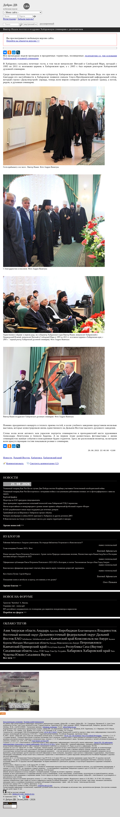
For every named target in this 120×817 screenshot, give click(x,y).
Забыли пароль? (26, 19)
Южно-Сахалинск (27, 654)
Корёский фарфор (10, 497)
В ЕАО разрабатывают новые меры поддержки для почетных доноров (30, 509)
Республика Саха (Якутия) (84, 646)
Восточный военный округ (21, 634)
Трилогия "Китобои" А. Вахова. (15, 603)
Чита (113, 651)
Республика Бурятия (56, 647)
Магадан (17, 642)
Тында (46, 651)
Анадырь (42, 630)
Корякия (112, 639)
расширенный (47, 23)
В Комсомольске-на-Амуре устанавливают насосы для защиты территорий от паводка (37, 519)
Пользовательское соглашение (13, 722)
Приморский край (33, 646)
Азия (6, 630)
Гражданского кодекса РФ (40, 741)
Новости (7, 457)
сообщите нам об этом (45, 785)
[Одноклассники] (9, 52)
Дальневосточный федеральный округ (67, 634)
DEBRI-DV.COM (18, 794)
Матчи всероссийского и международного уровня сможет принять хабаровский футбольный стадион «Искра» (46, 506)
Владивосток (107, 630)
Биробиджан (68, 630)
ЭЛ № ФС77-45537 (50, 732)
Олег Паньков (110, 582)
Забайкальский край (41, 639)
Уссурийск (62, 651)
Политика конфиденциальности (34, 722)
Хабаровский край (52, 457)
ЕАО (18, 639)
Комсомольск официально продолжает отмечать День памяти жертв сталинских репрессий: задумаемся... (44, 568)
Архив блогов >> (12, 585)
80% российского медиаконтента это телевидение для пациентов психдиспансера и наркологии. (40, 609)
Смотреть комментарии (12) (44, 463)
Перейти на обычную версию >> (23, 41)
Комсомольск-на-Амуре (91, 639)
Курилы (7, 642)
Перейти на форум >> (15, 612)
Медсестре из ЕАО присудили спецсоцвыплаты (21, 500)
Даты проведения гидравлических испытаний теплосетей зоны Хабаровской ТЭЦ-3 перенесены (40, 503)
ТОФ (41, 651)
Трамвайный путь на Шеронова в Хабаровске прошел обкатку (27, 513)
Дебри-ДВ (10, 5)
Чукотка (9, 654)
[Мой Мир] (14, 52)
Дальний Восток (21, 457)
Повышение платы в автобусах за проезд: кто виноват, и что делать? (30, 580)
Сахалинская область (17, 651)
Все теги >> (9, 658)
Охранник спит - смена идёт (14, 606)
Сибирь (35, 651)
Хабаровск (36, 457)
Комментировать (15, 463)
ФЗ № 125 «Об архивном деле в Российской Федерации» (83, 735)
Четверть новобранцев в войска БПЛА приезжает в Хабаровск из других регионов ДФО (37, 516)
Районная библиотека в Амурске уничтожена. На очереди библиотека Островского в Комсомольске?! (43, 542)
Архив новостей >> (13, 525)
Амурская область (23, 630)
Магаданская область (36, 642)
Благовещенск (87, 630)
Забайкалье (27, 639)
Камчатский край (62, 639)
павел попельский (108, 545)
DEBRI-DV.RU (29, 794)
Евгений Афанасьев (107, 551)
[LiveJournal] (18, 52)
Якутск (46, 654)
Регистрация (9, 19)
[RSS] (3, 714)
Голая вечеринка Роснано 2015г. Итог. (18, 548)
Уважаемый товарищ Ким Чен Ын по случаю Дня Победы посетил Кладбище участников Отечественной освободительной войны (54, 488)
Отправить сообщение (49, 727)
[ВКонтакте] (5, 52)
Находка (53, 643)
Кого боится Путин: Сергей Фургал (17, 574)
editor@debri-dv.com (69, 727)
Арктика (54, 631)
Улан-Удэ (53, 651)
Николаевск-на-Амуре (68, 643)
